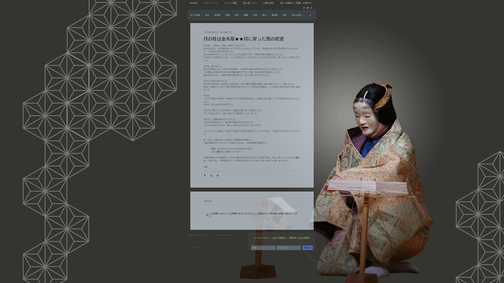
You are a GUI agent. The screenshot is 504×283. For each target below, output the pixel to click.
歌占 (264, 15)
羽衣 (206, 166)
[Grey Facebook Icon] (304, 7)
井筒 (255, 15)
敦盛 (228, 15)
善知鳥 (275, 15)
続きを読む (297, 15)
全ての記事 (195, 15)
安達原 (217, 15)
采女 (285, 15)
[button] (310, 15)
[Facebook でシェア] (204, 175)
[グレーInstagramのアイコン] (311, 7)
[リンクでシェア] (217, 175)
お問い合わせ (209, 246)
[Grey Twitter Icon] (307, 7)
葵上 (207, 15)
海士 (237, 15)
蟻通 (246, 15)
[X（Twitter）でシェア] (211, 175)
